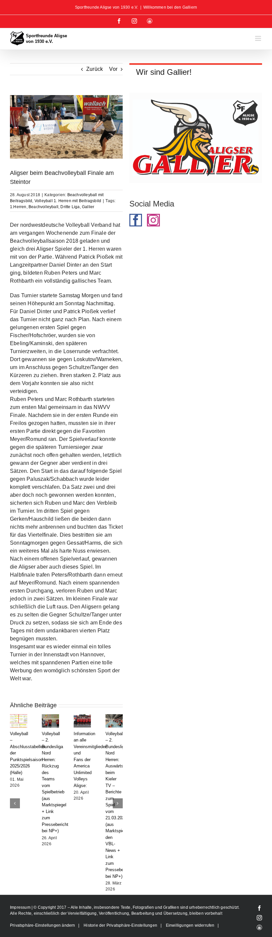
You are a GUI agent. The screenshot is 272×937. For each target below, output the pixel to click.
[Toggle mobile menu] (258, 38)
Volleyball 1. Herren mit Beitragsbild (67, 201)
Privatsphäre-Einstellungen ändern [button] (42, 918)
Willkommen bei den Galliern (170, 7)
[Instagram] (153, 220)
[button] (15, 800)
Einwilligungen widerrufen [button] (190, 918)
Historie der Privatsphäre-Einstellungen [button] (120, 918)
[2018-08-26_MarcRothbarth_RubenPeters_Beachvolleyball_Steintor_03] (66, 127)
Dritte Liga (70, 206)
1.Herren (18, 206)
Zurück (94, 69)
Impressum (21, 900)
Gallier (88, 206)
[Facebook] (135, 220)
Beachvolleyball (43, 206)
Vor (113, 69)
